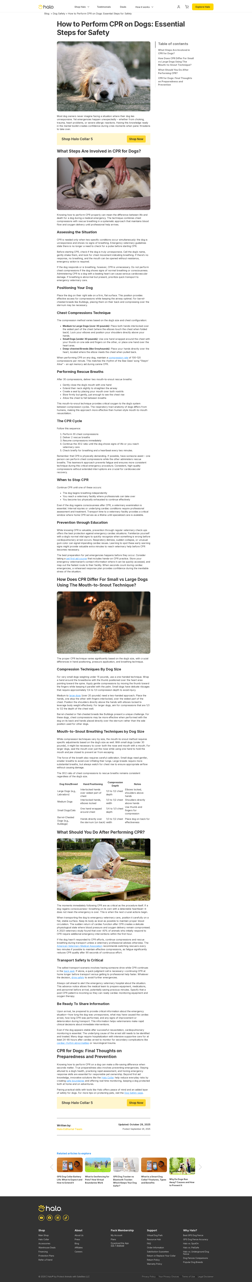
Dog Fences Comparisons (195, 1258)
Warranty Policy (154, 1264)
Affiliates (79, 1247)
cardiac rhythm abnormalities (73, 1043)
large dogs (75, 695)
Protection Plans (46, 1255)
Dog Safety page (133, 1092)
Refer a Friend (45, 1260)
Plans (113, 1239)
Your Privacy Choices (169, 1277)
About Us (79, 1235)
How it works (142, 7)
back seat (69, 971)
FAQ (149, 1243)
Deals (123, 6)
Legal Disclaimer (206, 1277)
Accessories (44, 1243)
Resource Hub (154, 1239)
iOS (112, 1245)
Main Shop (43, 1235)
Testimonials (104, 6)
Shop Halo (80, 6)
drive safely (77, 977)
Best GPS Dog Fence (193, 1235)
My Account (116, 1235)
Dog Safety (59, 13)
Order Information (155, 1247)
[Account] (179, 7)
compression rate (118, 357)
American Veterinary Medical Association (79, 946)
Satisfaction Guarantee (158, 1251)
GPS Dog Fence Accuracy (195, 1239)
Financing (43, 1251)
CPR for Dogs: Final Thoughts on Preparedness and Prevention (175, 81)
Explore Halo (203, 6)
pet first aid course (76, 558)
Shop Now (136, 139)
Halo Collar (108, 1077)
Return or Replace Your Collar (161, 1255)
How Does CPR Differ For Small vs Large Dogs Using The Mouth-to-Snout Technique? (176, 61)
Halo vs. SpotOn (191, 1243)
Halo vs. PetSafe (191, 1247)
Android (120, 1245)
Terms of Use (188, 1277)
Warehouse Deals (47, 1247)
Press (77, 1239)
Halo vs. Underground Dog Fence (196, 1252)
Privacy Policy (149, 1277)
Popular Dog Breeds (193, 1262)
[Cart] (187, 7)
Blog (46, 13)
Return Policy (153, 1260)
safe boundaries (75, 1080)
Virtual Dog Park (155, 1235)
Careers (78, 1251)
